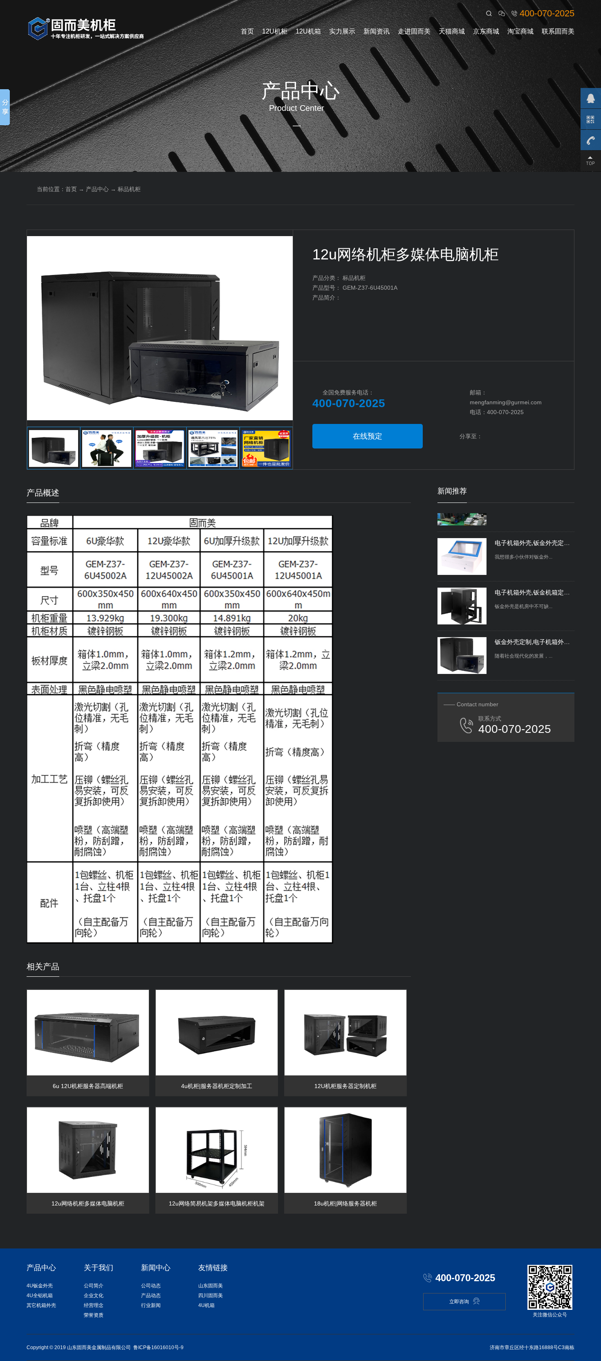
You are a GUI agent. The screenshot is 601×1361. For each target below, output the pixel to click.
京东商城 (486, 31)
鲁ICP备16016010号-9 (158, 1347)
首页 (247, 31)
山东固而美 (210, 1286)
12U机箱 (308, 31)
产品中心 (97, 189)
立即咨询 (459, 1302)
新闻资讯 (376, 31)
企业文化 (93, 1295)
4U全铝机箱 (40, 1295)
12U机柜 (274, 31)
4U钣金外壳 (40, 1286)
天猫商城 (452, 31)
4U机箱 (206, 1305)
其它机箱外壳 (41, 1305)
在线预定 (367, 436)
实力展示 (342, 31)
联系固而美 (558, 31)
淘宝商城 (520, 31)
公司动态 (151, 1286)
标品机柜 (129, 189)
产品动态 (151, 1295)
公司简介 (93, 1286)
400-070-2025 (547, 13)
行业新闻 (151, 1305)
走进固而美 (414, 31)
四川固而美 (210, 1295)
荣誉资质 (93, 1315)
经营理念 (93, 1305)
